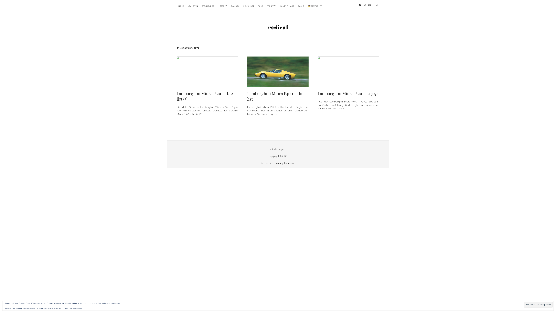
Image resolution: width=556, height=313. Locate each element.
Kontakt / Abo (287, 6)
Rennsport (248, 6)
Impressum (290, 163)
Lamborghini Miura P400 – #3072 (348, 72)
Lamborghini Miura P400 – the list (277, 72)
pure (260, 6)
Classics (235, 6)
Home (181, 6)
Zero (222, 6)
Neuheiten (193, 6)
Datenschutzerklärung (272, 163)
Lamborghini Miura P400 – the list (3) (207, 72)
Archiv (270, 6)
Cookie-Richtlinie (75, 308)
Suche (301, 6)
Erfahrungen (208, 6)
